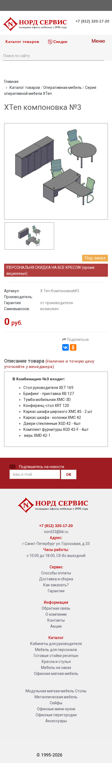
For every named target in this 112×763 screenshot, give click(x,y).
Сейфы (56, 703)
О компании (56, 614)
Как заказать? (56, 585)
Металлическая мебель (56, 697)
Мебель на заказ (56, 667)
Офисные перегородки (56, 715)
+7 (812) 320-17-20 (92, 21)
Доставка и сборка (56, 579)
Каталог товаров (21, 41)
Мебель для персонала (56, 649)
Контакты (56, 620)
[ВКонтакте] (65, 347)
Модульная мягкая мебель (50, 691)
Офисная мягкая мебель (56, 673)
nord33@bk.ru (56, 532)
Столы (80, 691)
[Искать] (99, 55)
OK (68, 474)
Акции (56, 626)
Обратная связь (56, 608)
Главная (11, 81)
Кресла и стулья (56, 661)
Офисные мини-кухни (56, 709)
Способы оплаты (56, 573)
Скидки (60, 41)
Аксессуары (56, 721)
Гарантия (56, 591)
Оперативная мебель (62, 87)
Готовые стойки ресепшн (56, 655)
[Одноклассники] (73, 347)
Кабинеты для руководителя (56, 643)
